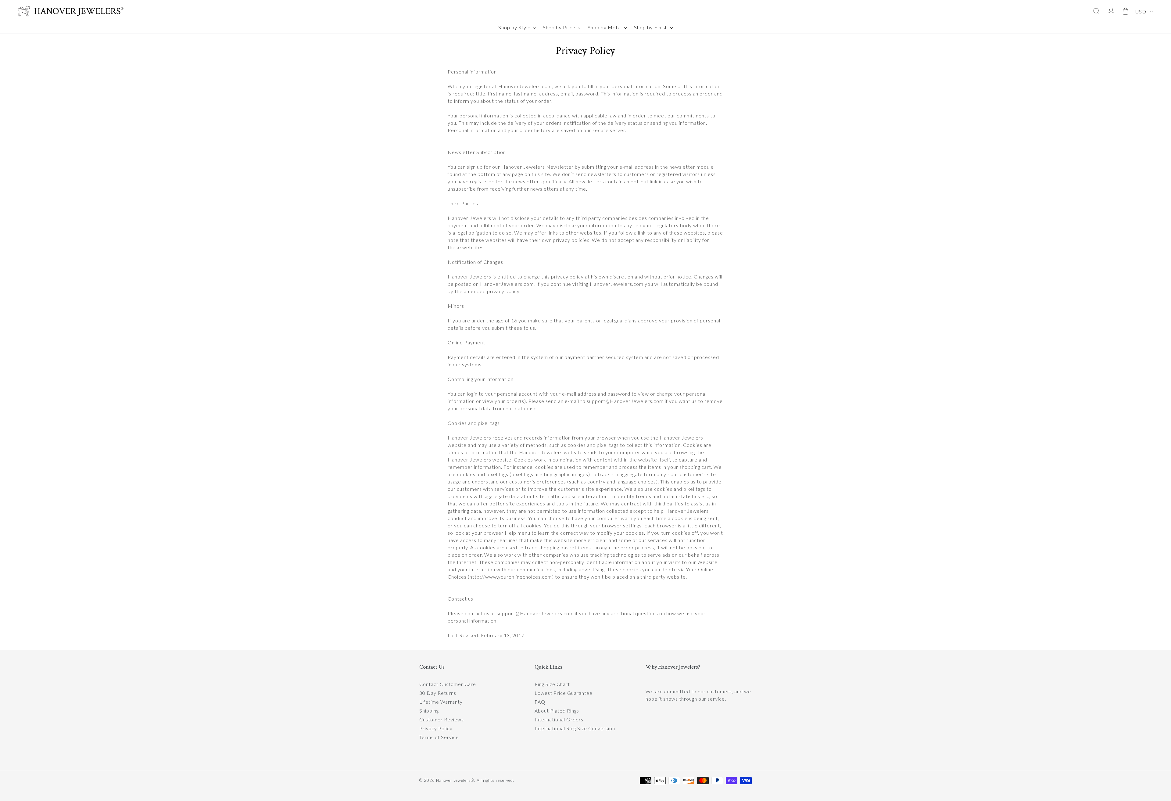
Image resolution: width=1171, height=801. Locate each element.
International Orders (559, 719)
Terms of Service (439, 737)
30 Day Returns (437, 693)
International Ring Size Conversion (575, 728)
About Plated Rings (557, 710)
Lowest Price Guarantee (564, 693)
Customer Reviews (441, 719)
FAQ (540, 702)
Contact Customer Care (447, 684)
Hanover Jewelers (453, 780)
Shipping (429, 710)
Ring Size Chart (552, 684)
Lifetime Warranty (441, 702)
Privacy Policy (436, 728)
